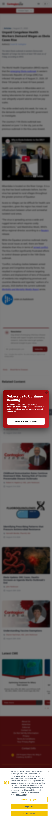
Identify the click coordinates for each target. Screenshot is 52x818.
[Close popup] (46, 392)
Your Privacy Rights (29, 799)
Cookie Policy (21, 795)
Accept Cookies (29, 813)
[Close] (48, 771)
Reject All (29, 806)
